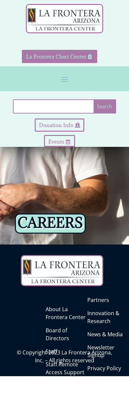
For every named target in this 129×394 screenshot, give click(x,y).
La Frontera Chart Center (56, 56)
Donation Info (56, 125)
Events (56, 141)
